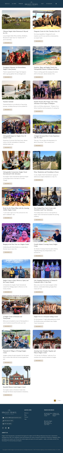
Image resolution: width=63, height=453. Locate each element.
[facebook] (3, 428)
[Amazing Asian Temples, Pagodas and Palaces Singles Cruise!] (47, 330)
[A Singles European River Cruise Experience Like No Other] (47, 115)
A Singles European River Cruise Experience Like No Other (46, 137)
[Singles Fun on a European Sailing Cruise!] (47, 296)
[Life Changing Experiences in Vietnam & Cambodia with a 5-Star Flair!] (47, 260)
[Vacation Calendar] (16, 81)
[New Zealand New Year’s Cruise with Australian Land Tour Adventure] (47, 188)
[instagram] (6, 428)
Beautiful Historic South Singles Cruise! (14, 387)
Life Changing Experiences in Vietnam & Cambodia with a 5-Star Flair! (45, 281)
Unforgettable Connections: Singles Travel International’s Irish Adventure (15, 173)
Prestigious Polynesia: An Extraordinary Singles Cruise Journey (14, 68)
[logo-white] (9, 410)
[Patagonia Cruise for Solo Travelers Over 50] (47, 11)
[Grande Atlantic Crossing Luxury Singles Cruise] (47, 224)
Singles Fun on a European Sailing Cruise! (46, 316)
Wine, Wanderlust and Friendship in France (46, 172)
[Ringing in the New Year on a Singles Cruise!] (16, 224)
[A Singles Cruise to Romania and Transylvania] (16, 296)
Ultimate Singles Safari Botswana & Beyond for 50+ (15, 32)
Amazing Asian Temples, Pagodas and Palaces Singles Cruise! (45, 352)
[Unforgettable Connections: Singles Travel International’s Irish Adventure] (16, 151)
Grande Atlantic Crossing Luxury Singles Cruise (45, 245)
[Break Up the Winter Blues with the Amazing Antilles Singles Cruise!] (16, 188)
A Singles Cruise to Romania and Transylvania (12, 317)
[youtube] (9, 428)
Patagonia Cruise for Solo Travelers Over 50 (47, 31)
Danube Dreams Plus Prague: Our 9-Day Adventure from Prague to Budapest (45, 102)
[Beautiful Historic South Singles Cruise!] (16, 366)
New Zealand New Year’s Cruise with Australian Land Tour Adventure (45, 209)
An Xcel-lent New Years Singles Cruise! (48, 414)
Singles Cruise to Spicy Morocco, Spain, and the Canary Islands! (15, 281)
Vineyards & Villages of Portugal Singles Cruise (14, 352)
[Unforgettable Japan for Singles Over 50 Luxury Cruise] (16, 115)
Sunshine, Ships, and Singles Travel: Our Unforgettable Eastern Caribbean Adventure (46, 68)
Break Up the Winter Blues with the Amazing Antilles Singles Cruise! (16, 209)
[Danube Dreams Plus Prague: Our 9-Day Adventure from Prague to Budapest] (47, 81)
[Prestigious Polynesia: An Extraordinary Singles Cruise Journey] (16, 47)
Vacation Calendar (8, 101)
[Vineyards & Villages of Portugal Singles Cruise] (16, 330)
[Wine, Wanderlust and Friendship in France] (47, 151)
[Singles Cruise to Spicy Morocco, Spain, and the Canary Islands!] (16, 260)
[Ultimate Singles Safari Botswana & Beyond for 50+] (16, 11)
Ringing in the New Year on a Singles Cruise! (16, 244)
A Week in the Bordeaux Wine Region (56, 414)
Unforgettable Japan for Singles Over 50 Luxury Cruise (14, 137)
